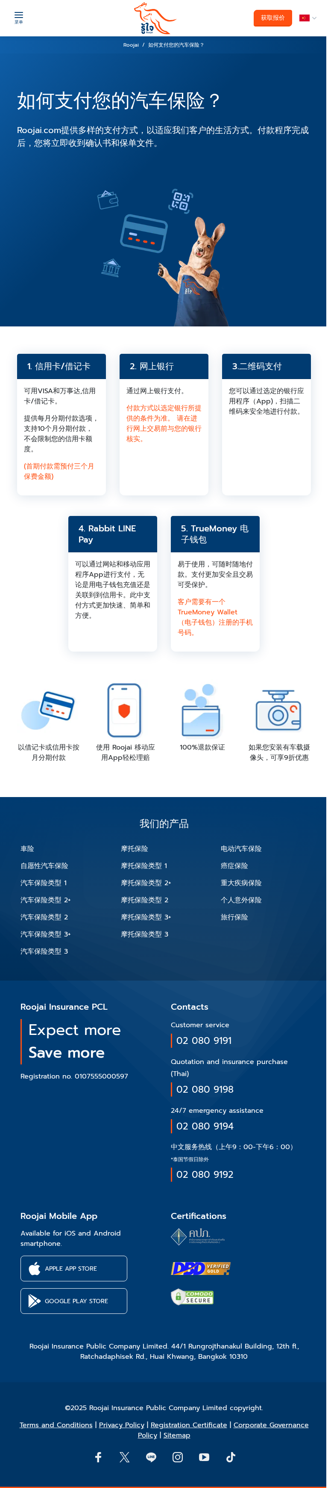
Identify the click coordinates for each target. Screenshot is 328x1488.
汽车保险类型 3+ (45, 934)
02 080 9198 (205, 1089)
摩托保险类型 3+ (146, 917)
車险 (27, 849)
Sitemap (177, 1435)
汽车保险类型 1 (43, 883)
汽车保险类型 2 (44, 917)
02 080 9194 (205, 1126)
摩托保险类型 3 (144, 934)
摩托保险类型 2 (144, 900)
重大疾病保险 (241, 883)
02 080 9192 (205, 1175)
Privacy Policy (121, 1425)
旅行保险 (234, 917)
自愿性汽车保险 (44, 866)
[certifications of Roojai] (201, 1268)
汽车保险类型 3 (44, 951)
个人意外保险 (241, 900)
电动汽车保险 (241, 849)
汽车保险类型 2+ (45, 900)
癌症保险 (234, 866)
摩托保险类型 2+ (146, 883)
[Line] (150, 1456)
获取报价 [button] (273, 17)
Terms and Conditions (56, 1425)
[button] (307, 18)
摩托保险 (134, 849)
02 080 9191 (203, 1041)
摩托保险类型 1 (144, 866)
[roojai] (155, 18)
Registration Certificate (189, 1425)
